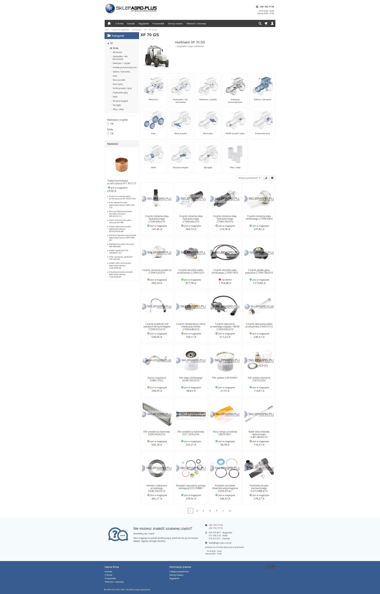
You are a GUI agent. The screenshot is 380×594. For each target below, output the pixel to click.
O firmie (119, 23)
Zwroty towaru (175, 23)
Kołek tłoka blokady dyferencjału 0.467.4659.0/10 (259, 434)
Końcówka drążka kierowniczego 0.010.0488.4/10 (259, 488)
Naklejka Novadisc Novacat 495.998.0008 (121, 245)
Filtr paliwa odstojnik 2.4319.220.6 (259, 379)
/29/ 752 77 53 (216, 528)
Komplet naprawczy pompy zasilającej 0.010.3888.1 (191, 487)
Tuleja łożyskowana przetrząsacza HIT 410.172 (121, 182)
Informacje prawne (180, 567)
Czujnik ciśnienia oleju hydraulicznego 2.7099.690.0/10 (157, 219)
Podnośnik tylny (262, 133)
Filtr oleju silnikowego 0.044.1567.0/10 (191, 379)
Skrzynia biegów (180, 167)
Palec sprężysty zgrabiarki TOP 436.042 (121, 257)
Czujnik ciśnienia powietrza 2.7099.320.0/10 (156, 271)
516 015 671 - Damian (219, 538)
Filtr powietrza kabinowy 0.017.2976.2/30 (191, 433)
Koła (153, 133)
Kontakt (131, 23)
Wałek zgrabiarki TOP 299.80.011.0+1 (118, 251)
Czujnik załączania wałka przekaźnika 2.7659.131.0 (259, 325)
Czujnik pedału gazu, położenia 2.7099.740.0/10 (259, 271)
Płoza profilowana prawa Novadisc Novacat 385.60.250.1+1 (120, 214)
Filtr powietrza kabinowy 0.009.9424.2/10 (156, 433)
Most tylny (208, 133)
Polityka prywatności (179, 571)
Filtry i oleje (235, 167)
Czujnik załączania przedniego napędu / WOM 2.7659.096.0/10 (225, 326)
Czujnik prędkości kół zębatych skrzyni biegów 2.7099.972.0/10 (156, 326)
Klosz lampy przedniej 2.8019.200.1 (225, 433)
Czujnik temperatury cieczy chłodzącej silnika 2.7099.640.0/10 (191, 326)
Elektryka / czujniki (208, 99)
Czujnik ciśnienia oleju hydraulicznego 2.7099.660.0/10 (191, 219)
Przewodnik (158, 23)
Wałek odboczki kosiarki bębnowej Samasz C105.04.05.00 (120, 265)
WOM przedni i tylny (235, 133)
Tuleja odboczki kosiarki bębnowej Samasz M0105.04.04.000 (120, 229)
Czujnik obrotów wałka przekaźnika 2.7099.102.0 (190, 271)
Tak (112, 123)
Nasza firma (112, 567)
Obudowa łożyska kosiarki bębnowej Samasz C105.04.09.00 (121, 274)
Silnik (153, 167)
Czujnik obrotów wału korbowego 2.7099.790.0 (225, 271)
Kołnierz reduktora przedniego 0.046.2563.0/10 (157, 488)
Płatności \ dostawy (196, 23)
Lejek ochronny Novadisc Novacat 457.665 (120, 221)
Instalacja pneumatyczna (235, 100)
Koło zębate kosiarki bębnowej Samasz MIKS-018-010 (122, 205)
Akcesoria (153, 99)
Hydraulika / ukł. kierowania (180, 100)
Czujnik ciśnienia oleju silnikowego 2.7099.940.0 (259, 217)
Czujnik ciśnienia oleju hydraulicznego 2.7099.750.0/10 (225, 219)
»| (230, 510)
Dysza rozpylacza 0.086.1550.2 (157, 379)
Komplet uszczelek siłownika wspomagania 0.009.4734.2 (225, 488)
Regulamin (143, 23)
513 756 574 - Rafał (218, 535)
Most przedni (181, 133)
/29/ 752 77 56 (267, 6)
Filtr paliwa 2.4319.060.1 (225, 377)
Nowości (112, 143)
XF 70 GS (114, 48)
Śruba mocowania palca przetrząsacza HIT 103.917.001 (122, 197)
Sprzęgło (208, 167)
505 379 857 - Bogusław (220, 532)
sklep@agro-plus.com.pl (220, 542)
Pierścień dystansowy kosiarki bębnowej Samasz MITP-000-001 (122, 237)
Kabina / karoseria (262, 99)
